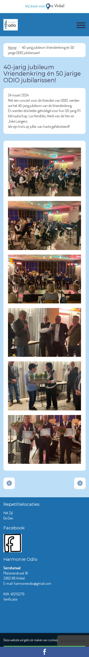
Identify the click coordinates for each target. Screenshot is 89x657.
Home (12, 47)
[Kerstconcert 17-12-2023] (80, 483)
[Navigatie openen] (81, 26)
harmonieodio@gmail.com (32, 583)
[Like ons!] (12, 542)
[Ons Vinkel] (55, 6)
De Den (8, 518)
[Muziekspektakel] (9, 483)
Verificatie (10, 599)
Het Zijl (8, 513)
